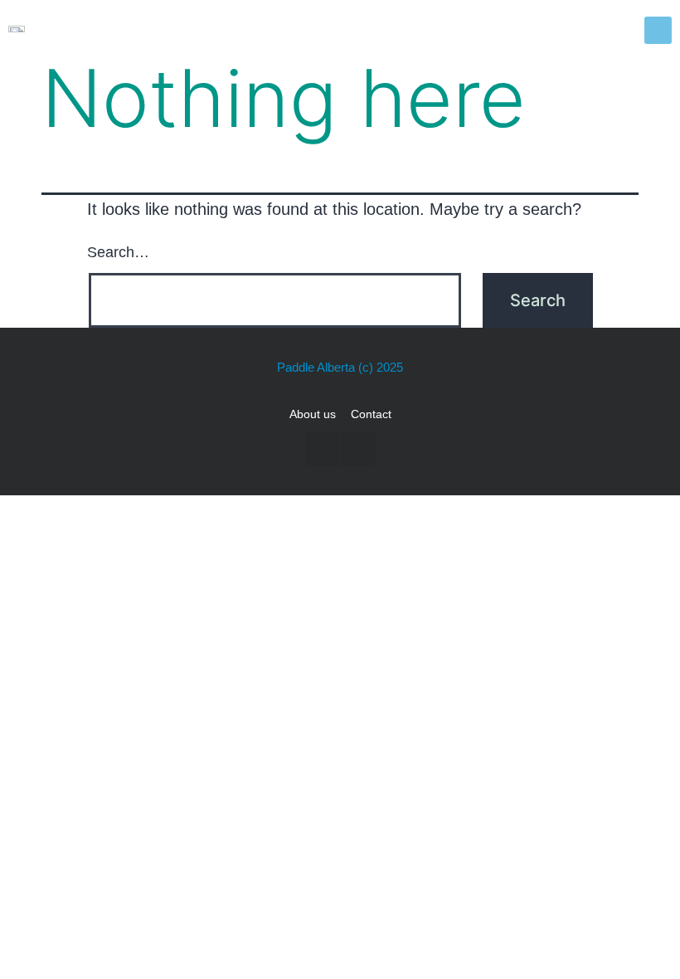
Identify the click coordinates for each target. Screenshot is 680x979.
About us (312, 414)
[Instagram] (358, 448)
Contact (371, 414)
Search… (118, 252)
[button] (658, 30)
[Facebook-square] (322, 448)
